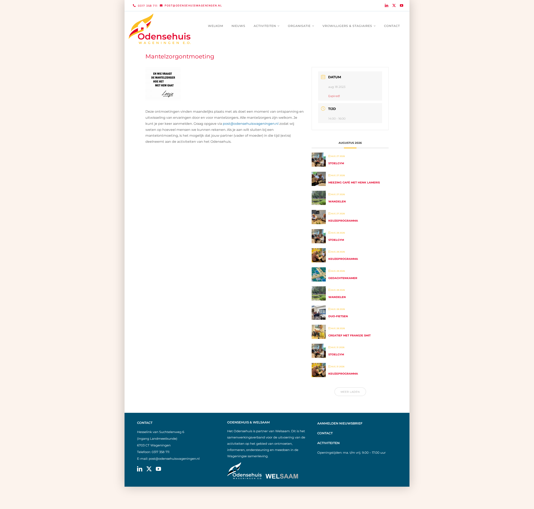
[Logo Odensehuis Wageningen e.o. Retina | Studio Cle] (159, 15)
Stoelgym (336, 163)
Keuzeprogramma (343, 220)
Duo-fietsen (338, 316)
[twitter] (394, 5)
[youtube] (401, 5)
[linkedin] (386, 5)
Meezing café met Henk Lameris (354, 182)
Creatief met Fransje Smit (349, 335)
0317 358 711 (160, 452)
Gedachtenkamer (342, 278)
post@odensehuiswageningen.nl (174, 459)
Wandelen (337, 201)
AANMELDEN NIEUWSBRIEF (340, 423)
